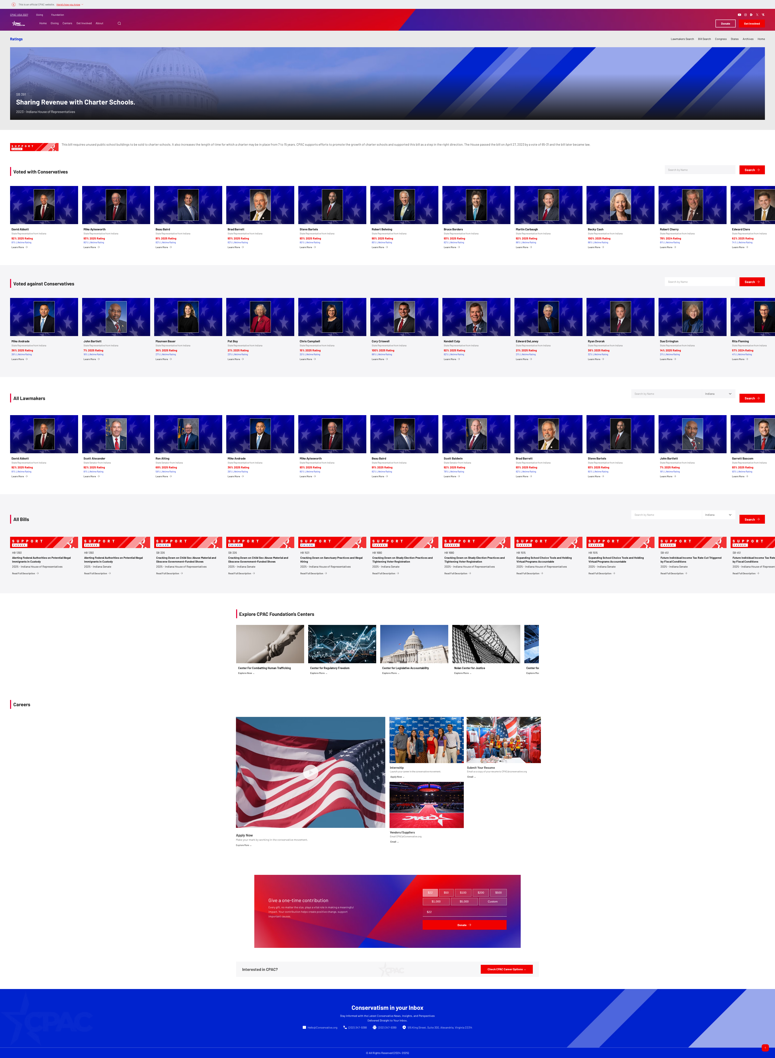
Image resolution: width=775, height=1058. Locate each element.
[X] (757, 14)
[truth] (763, 14)
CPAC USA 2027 (19, 14)
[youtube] (739, 14)
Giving (39, 14)
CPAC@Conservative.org (408, 836)
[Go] (765, 1048)
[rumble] (751, 14)
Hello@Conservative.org (322, 1027)
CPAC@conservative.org (514, 771)
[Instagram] (745, 14)
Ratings (16, 39)
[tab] (430, 893)
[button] (119, 23)
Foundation (57, 14)
